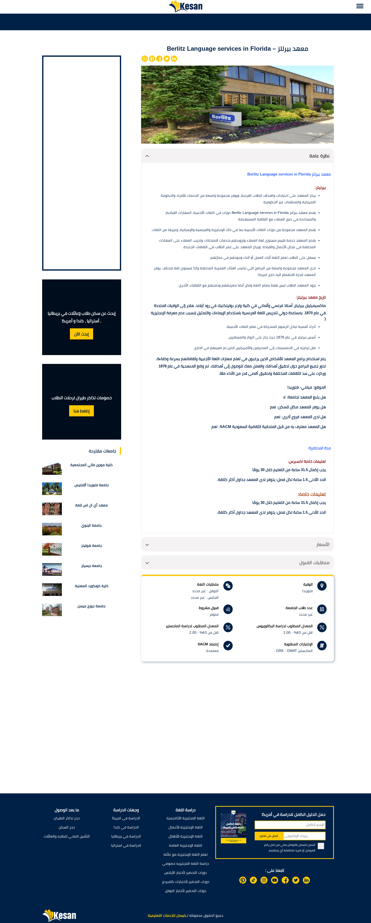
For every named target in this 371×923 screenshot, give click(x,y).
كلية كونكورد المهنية (91, 586)
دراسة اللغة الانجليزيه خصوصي (185, 863)
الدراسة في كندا (126, 827)
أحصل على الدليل (269, 835)
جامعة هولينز (91, 545)
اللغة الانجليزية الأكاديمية (186, 818)
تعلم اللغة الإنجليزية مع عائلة (185, 854)
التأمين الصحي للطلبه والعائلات (67, 836)
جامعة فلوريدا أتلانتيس (91, 485)
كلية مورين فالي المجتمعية (91, 465)
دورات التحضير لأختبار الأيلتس (185, 873)
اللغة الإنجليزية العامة (185, 845)
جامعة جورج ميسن (91, 606)
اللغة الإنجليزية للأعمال (186, 827)
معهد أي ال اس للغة (91, 505)
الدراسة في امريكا (126, 818)
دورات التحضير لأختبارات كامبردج (185, 882)
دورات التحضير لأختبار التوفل (185, 891)
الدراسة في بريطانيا (126, 836)
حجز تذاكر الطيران (67, 818)
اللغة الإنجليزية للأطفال (186, 836)
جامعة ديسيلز (91, 566)
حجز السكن (67, 827)
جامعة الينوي (91, 525)
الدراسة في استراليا (126, 845)
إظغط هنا (81, 411)
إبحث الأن (81, 334)
